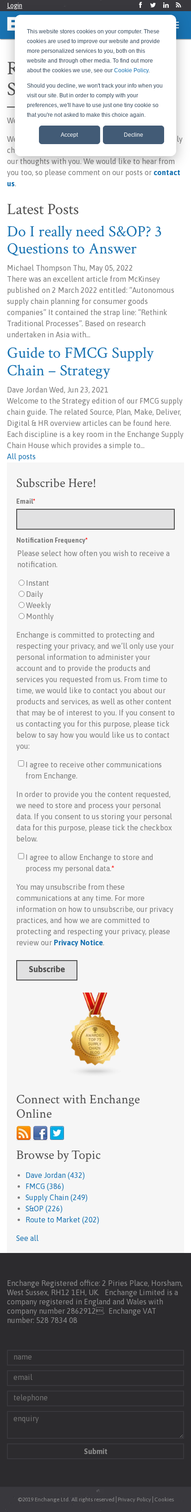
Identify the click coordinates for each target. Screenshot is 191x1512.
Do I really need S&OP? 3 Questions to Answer (84, 240)
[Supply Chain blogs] (95, 1035)
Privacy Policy (134, 1499)
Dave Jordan (55, 1175)
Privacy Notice (78, 942)
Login (14, 5)
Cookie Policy (131, 70)
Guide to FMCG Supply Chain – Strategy (80, 361)
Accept (69, 135)
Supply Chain (56, 1197)
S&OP (44, 1208)
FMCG (44, 1186)
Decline (133, 135)
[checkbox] (95, 599)
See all (27, 1238)
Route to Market (62, 1219)
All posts (21, 456)
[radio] (95, 582)
